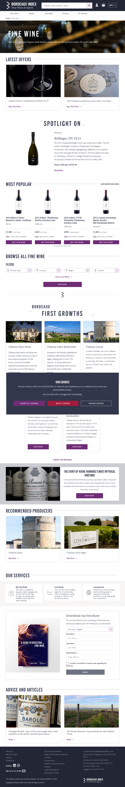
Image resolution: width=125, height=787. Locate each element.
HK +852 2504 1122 (91, 766)
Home (8, 18)
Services (65, 13)
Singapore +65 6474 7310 (93, 769)
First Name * (70, 634)
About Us (9, 751)
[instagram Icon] (18, 765)
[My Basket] (103, 5)
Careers (9, 758)
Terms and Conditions (53, 751)
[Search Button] (89, 6)
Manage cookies (96, 403)
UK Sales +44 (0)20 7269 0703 (95, 760)
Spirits (31, 13)
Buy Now (12, 558)
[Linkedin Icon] (14, 765)
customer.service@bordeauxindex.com (98, 751)
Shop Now (58, 170)
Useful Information (52, 770)
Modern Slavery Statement (55, 764)
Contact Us (10, 761)
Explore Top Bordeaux (62, 459)
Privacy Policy (50, 761)
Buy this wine (19, 242)
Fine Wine (14, 13)
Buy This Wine (15, 106)
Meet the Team (11, 754)
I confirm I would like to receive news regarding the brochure (86, 664)
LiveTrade (49, 13)
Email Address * (72, 653)
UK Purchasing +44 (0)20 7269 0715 (98, 763)
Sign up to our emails (14, 771)
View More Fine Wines (110, 184)
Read (11, 739)
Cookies (48, 758)
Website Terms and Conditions (56, 754)
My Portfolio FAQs (52, 773)
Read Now (89, 495)
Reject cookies (63, 403)
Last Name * (70, 643)
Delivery (48, 767)
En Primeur (82, 13)
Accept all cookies (29, 403)
